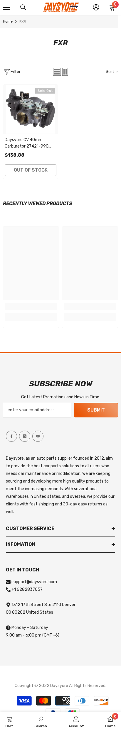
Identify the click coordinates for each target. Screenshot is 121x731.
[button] (57, 72)
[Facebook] (11, 436)
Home (8, 21)
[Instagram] (24, 436)
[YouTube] (37, 436)
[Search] (23, 7)
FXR (22, 21)
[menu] (6, 7)
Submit (96, 410)
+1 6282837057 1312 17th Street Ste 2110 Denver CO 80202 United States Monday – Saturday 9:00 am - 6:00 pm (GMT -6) (40, 612)
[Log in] (96, 7)
